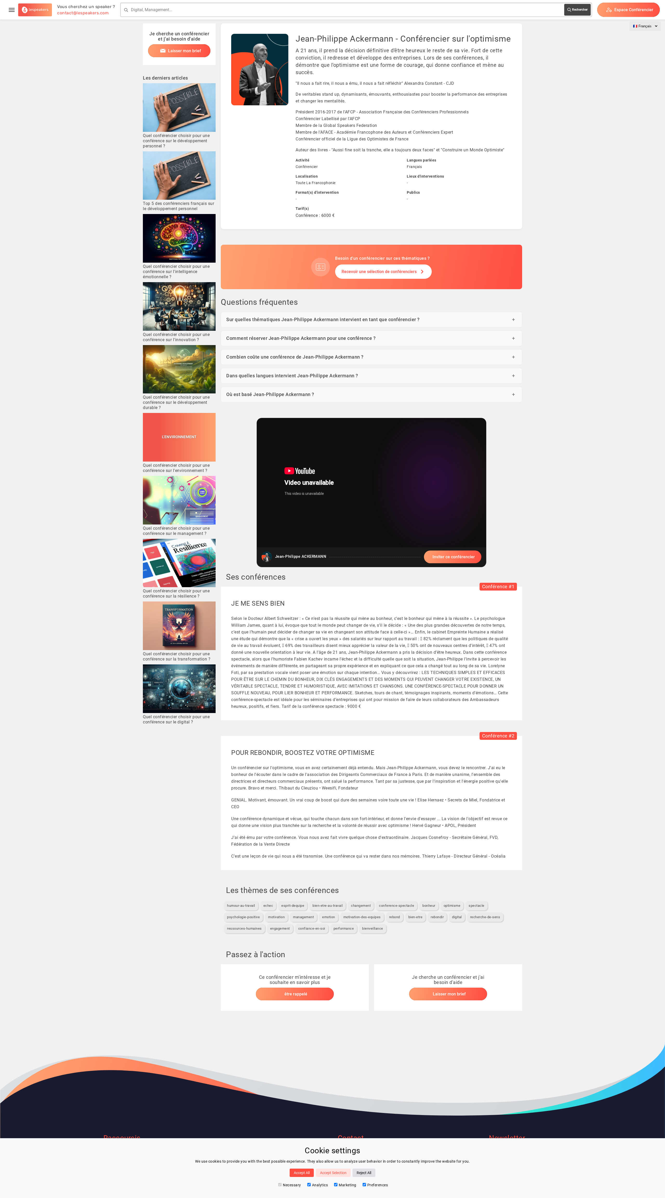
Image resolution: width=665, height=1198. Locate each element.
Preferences (377, 1185)
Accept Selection (333, 1173)
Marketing (347, 1185)
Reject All (364, 1173)
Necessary (292, 1185)
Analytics (320, 1185)
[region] (371, 492)
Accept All (302, 1173)
